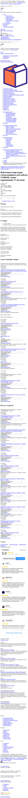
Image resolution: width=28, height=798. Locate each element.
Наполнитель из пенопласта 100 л (8, 281)
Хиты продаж (6, 733)
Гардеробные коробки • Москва (8, 658)
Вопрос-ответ (9, 15)
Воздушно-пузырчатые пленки (10, 720)
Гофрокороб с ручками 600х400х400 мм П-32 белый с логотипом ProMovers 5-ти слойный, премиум (13, 430)
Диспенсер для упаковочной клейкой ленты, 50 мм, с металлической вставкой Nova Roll (13, 305)
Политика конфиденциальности (8, 758)
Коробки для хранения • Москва (8, 679)
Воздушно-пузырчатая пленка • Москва (10, 664)
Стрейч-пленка (6, 721)
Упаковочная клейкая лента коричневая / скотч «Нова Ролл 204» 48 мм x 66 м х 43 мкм (13, 349)
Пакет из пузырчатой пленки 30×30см (9, 323)
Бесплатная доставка (5, 60)
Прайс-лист (6, 58)
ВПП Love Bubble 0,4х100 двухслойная (10, 465)
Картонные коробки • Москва (7, 685)
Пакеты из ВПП (7, 724)
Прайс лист (6, 24)
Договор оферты (9, 759)
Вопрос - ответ (6, 737)
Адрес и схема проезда (7, 30)
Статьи (7, 22)
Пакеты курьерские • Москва (7, 649)
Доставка (4, 35)
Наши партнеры (9, 18)
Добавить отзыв (4, 640)
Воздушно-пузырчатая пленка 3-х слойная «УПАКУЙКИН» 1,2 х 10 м (10, 521)
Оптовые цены (7, 272)
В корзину (4, 201)
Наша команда (9, 19)
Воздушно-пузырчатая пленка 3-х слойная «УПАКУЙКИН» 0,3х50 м (10, 381)
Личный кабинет (5, 37)
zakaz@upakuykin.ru (5, 38)
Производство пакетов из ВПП (10, 55)
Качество (5, 745)
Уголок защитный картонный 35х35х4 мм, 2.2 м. (12, 291)
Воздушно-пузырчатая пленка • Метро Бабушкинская (13, 672)
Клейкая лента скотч (8, 723)
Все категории (9, 61)
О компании (6, 743)
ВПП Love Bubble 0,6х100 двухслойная (10, 532)
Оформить (8, 796)
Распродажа (7, 53)
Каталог (3, 53)
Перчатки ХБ (4, 361)
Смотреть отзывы (5, 169)
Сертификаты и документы (12, 20)
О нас (4, 14)
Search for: (3, 6)
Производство (6, 730)
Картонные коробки (5, 702)
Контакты (3, 29)
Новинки (5, 732)
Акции (12, 53)
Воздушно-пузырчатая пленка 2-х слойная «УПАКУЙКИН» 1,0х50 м (10, 416)
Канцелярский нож (5, 336)
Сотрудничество (7, 23)
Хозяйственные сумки (8, 719)
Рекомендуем (6, 735)
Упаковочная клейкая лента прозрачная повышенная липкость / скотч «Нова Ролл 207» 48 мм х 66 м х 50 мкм (14, 270)
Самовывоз (11, 35)
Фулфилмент (6, 57)
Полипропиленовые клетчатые (8, 691)
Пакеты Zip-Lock (7, 725)
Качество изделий (10, 17)
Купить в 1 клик (11, 201)
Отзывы (5, 25)
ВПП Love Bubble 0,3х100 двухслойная (10, 455)
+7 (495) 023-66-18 (20, 2)
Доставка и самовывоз (8, 26)
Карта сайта (6, 751)
